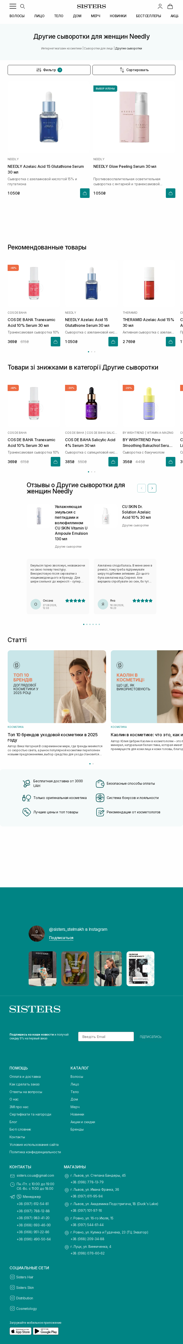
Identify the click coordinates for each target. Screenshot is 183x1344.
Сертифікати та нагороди (30, 1114)
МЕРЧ (95, 16)
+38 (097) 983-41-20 (33, 1218)
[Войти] (160, 6)
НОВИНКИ (118, 16)
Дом (74, 1099)
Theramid (130, 312)
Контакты (17, 1137)
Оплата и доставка (25, 1076)
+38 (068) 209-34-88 (87, 1239)
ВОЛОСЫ (17, 16)
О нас (14, 1099)
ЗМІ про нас (19, 1107)
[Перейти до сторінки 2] (91, 351)
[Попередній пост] (37, 969)
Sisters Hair (24, 1277)
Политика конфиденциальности (35, 1152)
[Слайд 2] (86, 624)
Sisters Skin (25, 1288)
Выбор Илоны (105, 88)
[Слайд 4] (93, 624)
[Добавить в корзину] (85, 193)
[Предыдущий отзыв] (141, 488)
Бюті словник (20, 1129)
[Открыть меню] (13, 6)
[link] (170, 6)
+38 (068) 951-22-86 (33, 1232)
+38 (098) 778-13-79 (87, 1182)
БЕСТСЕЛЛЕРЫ (148, 16)
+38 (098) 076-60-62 (88, 1253)
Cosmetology (26, 1309)
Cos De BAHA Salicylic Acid (102, 432)
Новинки (77, 1114)
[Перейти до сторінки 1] (88, 351)
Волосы (77, 1076)
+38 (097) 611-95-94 (87, 1196)
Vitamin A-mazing (160, 432)
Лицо (75, 1084)
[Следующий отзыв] (152, 488)
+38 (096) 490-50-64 (34, 1239)
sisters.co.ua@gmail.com (35, 1175)
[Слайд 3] (90, 624)
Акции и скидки (83, 1122)
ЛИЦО (39, 16)
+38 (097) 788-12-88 (33, 1211)
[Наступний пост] (146, 969)
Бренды (77, 1129)
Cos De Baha (17, 312)
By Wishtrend (133, 432)
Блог (13, 1122)
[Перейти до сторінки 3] (94, 351)
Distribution (24, 1298)
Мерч (75, 1107)
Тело (75, 1092)
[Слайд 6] (99, 624)
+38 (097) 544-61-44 (87, 1225)
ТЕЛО (58, 16)
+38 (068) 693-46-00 (34, 1225)
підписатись (151, 1036)
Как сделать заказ (25, 1084)
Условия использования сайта (34, 1145)
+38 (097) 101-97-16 (86, 1210)
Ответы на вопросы (26, 1092)
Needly (13, 159)
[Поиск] (22, 6)
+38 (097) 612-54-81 (33, 1204)
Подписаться (61, 937)
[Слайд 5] (96, 624)
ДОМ (77, 16)
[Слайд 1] (83, 624)
